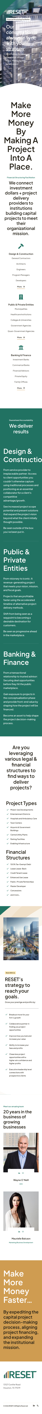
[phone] (38, 1405)
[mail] (23, 1173)
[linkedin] (19, 1173)
